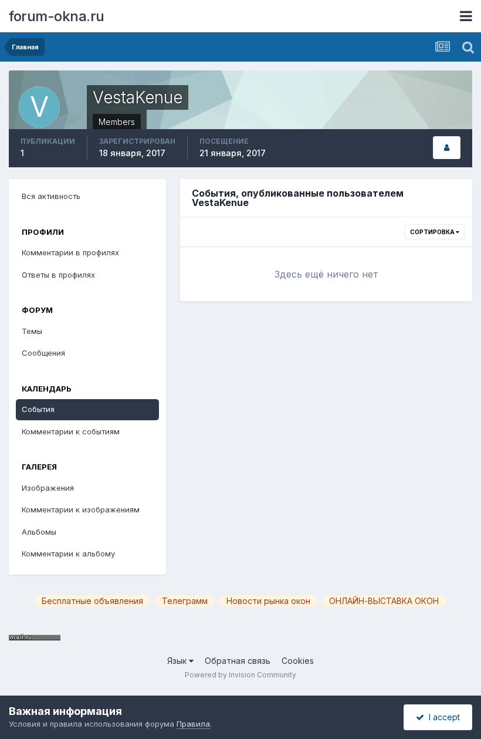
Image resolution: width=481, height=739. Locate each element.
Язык (178, 661)
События (38, 409)
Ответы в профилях (58, 274)
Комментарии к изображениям (81, 509)
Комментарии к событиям (71, 431)
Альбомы (39, 531)
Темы (32, 331)
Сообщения (43, 352)
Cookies (298, 661)
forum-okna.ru (56, 16)
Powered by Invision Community (240, 674)
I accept (442, 717)
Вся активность (51, 196)
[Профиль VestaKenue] (446, 147)
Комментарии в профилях (70, 252)
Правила (193, 723)
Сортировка (433, 231)
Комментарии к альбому (68, 553)
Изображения (48, 487)
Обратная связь (237, 661)
